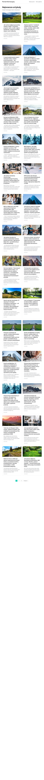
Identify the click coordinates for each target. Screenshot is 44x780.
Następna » (26, 480)
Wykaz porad (32, 1)
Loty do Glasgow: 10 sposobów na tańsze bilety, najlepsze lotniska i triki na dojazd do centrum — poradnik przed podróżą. (32, 303)
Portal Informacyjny (8, 1)
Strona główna (39, 1)
